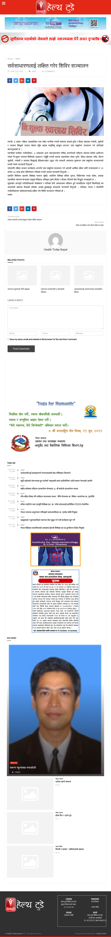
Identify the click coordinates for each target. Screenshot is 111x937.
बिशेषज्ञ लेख (14, 763)
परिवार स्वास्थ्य (59, 779)
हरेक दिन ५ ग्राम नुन (63, 815)
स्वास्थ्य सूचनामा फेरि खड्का (19, 289)
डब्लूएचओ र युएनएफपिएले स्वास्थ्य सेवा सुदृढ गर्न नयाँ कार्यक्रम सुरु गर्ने (48, 519)
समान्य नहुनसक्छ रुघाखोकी (23, 767)
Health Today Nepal (55, 249)
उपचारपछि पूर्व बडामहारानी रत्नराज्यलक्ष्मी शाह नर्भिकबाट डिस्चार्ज (45, 472)
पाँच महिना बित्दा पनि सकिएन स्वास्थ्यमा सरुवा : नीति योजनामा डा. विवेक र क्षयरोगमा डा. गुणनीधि (57, 496)
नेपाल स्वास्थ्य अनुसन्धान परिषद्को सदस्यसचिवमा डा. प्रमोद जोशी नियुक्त (49, 512)
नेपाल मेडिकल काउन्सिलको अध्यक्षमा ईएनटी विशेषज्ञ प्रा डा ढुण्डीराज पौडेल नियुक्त (52, 527)
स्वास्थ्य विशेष (59, 846)
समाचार (17, 59)
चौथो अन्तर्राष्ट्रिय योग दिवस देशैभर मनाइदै (89, 225)
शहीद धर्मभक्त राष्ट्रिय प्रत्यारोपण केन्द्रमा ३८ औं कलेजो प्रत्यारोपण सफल (49, 488)
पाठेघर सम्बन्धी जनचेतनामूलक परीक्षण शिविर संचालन (25, 220)
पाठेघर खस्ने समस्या (63, 781)
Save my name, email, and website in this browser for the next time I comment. (43, 339)
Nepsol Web (101, 934)
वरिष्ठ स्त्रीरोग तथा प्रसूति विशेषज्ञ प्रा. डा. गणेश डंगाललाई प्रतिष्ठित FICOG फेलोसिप (55, 504)
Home (10, 59)
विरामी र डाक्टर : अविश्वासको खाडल (70, 849)
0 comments (50, 71)
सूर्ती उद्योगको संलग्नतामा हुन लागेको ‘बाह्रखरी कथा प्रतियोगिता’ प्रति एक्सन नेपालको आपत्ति (56, 480)
